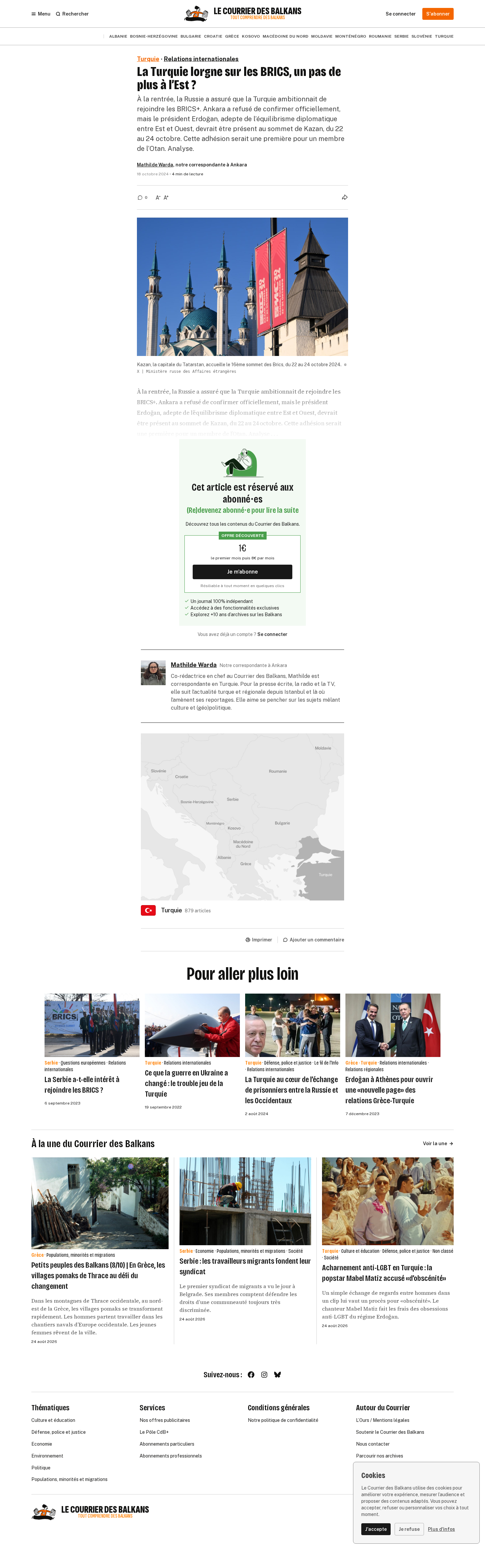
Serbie (401, 36)
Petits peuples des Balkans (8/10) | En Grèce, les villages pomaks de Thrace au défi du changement (98, 1275)
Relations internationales (201, 58)
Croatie (213, 36)
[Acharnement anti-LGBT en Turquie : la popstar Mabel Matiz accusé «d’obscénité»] (388, 1201)
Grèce (232, 36)
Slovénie (421, 36)
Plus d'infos (441, 1529)
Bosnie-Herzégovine (154, 36)
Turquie (444, 36)
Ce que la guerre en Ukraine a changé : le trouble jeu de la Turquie (186, 1083)
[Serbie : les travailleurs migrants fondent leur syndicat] (245, 1201)
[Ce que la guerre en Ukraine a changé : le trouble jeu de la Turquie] (192, 1025)
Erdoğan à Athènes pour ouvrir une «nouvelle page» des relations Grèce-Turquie (389, 1090)
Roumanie (380, 36)
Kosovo (251, 36)
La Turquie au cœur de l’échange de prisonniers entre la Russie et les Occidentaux (291, 1090)
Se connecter (272, 634)
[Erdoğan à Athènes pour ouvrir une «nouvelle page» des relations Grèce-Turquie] (392, 1025)
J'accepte (376, 1529)
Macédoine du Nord (285, 36)
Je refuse (409, 1529)
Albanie (118, 36)
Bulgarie (190, 36)
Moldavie (322, 36)
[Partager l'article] (344, 197)
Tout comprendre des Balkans (257, 18)
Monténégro (350, 36)
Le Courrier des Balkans (258, 11)
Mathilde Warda (155, 164)
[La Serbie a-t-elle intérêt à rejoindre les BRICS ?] (92, 1025)
